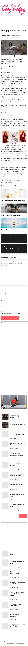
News (16, 448)
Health (4, 180)
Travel (17, 587)
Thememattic (20, 643)
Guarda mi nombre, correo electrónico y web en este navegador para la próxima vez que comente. (13, 312)
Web (2, 301)
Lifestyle (16, 458)
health (10, 182)
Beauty (12, 479)
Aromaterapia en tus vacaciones (11, 215)
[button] (14, 19)
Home (12, 458)
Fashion (13, 428)
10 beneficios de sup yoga (9, 230)
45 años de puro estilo (17, 424)
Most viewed (14, 438)
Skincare (17, 479)
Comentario (4, 269)
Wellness (10, 180)
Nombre (3, 287)
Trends (16, 428)
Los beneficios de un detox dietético (13, 200)
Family (12, 630)
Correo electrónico (6, 294)
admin (2, 37)
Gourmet (13, 469)
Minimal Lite (10, 643)
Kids (15, 630)
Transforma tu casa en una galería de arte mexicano (17, 594)
